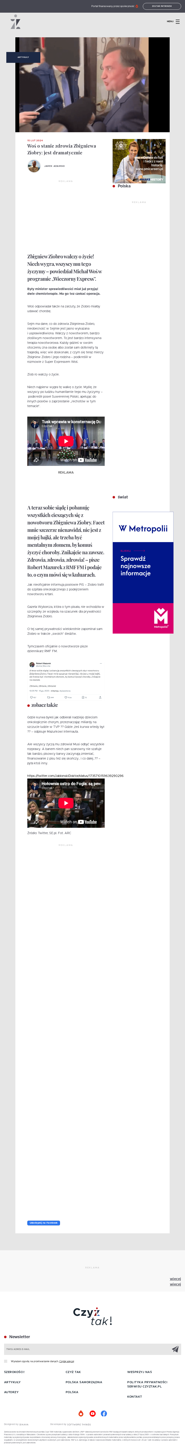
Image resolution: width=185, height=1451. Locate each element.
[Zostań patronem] (81, 1413)
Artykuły (23, 57)
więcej (175, 1279)
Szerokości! (14, 1372)
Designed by (11, 1424)
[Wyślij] (175, 1349)
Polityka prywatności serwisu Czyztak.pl (147, 1384)
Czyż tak (73, 1372)
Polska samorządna (84, 1382)
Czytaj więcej (66, 1361)
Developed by (58, 1424)
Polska (124, 186)
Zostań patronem (162, 6)
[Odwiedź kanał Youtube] (92, 1413)
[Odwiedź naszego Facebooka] (103, 1413)
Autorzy (11, 1392)
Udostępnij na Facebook (44, 1223)
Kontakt (134, 1396)
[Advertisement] (66, 217)
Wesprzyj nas (139, 1372)
